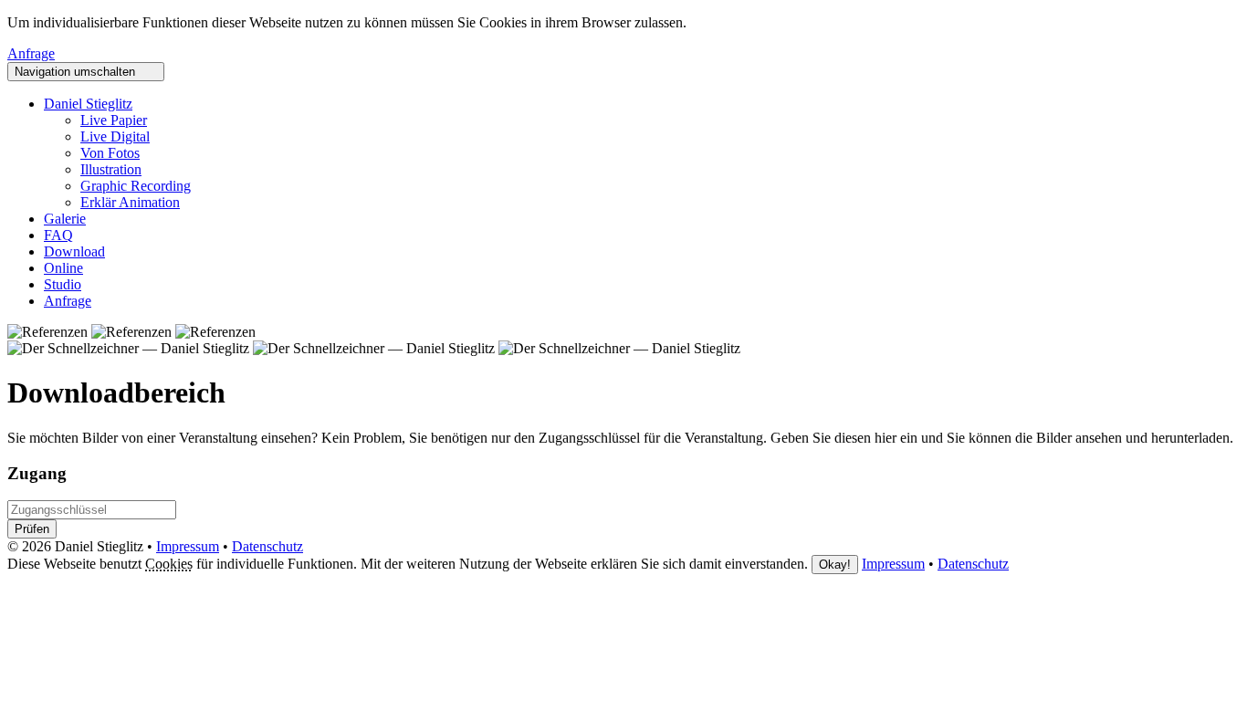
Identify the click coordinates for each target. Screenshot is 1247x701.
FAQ (58, 235)
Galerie (65, 218)
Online (63, 268)
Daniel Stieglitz (88, 103)
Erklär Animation (130, 202)
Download (74, 251)
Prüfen (32, 529)
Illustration (110, 169)
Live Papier (113, 120)
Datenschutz (267, 546)
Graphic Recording (135, 186)
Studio (62, 284)
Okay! (835, 564)
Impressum (187, 546)
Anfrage (31, 53)
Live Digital (115, 136)
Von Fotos (110, 153)
